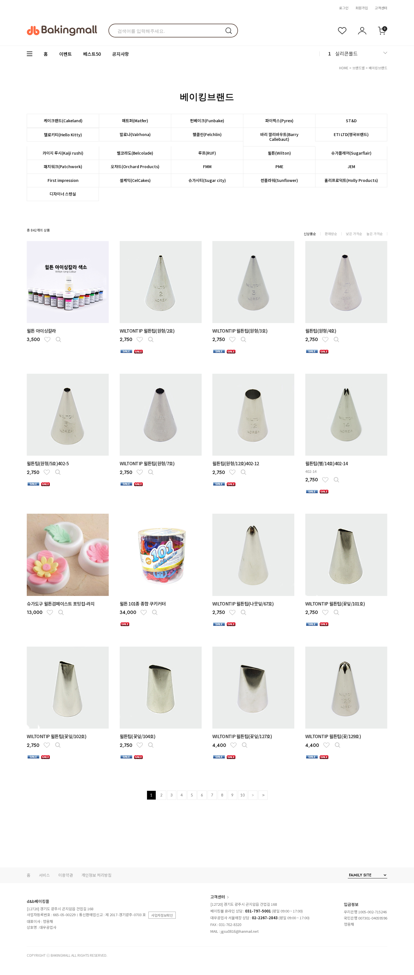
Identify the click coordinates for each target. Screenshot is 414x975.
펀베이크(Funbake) (207, 120)
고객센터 (381, 7)
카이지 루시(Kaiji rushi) (63, 153)
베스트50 (92, 54)
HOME (343, 67)
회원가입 (361, 7)
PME (279, 166)
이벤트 (65, 54)
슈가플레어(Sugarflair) (351, 153)
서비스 (44, 875)
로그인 (343, 7)
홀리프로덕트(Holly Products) (351, 180)
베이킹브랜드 (378, 67)
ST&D (351, 120)
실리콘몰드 (346, 53)
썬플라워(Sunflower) (279, 180)
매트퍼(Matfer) (135, 120)
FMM (207, 166)
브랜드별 (358, 67)
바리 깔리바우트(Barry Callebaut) (279, 137)
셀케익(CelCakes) (135, 180)
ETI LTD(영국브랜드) (351, 134)
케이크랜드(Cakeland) (63, 120)
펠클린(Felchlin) (207, 134)
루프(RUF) (207, 153)
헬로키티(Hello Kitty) (63, 134)
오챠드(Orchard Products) (135, 166)
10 (242, 795)
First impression (63, 180)
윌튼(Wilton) (279, 153)
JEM (351, 166)
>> (263, 795)
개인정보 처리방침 (96, 875)
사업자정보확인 (162, 915)
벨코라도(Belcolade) (135, 153)
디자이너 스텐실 (63, 194)
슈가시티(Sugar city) (207, 180)
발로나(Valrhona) (135, 134)
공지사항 (120, 54)
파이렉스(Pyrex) (279, 120)
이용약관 (65, 875)
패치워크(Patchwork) (63, 166)
